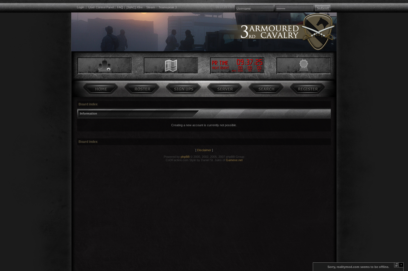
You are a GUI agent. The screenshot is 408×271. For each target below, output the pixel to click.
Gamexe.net (234, 160)
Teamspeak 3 (167, 7)
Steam (150, 7)
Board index (88, 104)
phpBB (185, 156)
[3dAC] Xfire (135, 7)
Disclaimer (204, 150)
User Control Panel (101, 7)
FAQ (120, 7)
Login (80, 7)
